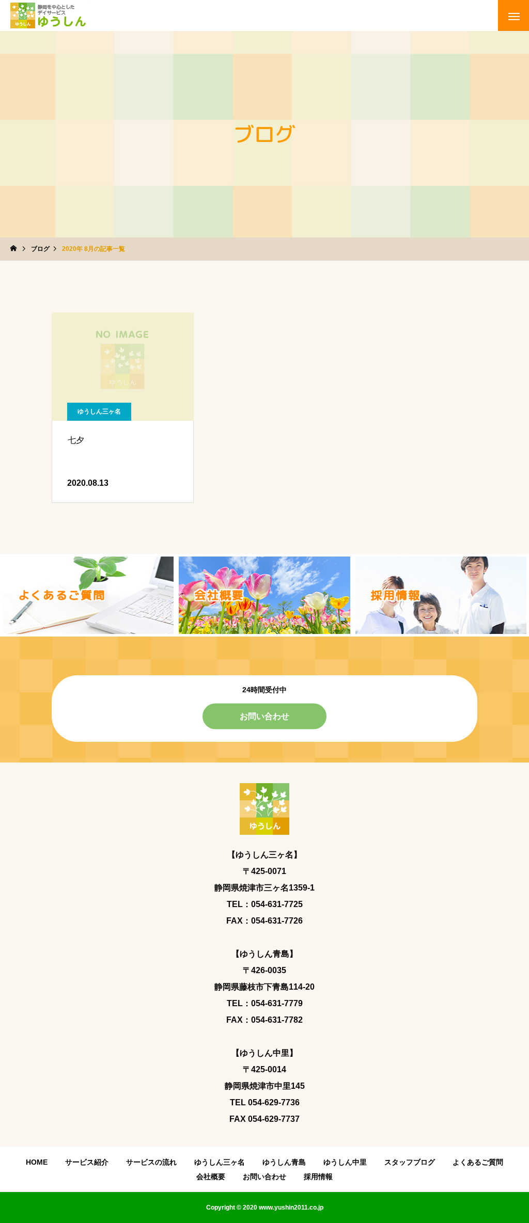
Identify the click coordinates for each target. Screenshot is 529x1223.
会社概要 (210, 1176)
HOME (37, 1162)
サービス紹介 (86, 1162)
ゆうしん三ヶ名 (99, 411)
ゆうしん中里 (345, 1162)
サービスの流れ (151, 1162)
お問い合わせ (264, 715)
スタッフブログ (409, 1162)
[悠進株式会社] (49, 15)
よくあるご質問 (478, 1162)
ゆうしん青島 (284, 1162)
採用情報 (318, 1176)
